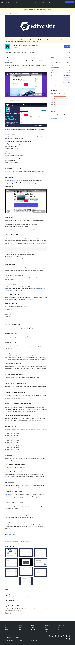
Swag (46, 631)
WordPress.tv (34, 631)
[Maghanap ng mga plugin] (17, 13)
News (6, 627)
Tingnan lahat (67, 106)
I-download (67, 46)
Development (32, 52)
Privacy (6, 631)
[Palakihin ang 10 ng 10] (45, 569)
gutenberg (68, 75)
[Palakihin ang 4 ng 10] (31, 549)
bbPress (60, 629)
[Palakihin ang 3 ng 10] (16, 569)
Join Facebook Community (12, 531)
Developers (33, 629)
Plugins (19, 629)
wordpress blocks (66, 82)
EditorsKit (7, 60)
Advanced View (54, 85)
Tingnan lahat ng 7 (66, 72)
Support (33, 627)
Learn (32, 625)
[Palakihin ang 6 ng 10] (31, 568)
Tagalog (17, 637)
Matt (59, 627)
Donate (47, 629)
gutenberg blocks (67, 77)
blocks (64, 75)
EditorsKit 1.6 (11, 180)
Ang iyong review (54, 106)
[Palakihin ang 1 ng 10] (16, 549)
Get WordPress (69, 2)
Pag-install (24, 52)
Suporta (68, 52)
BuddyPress (61, 631)
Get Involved (47, 625)
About (6, 625)
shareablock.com (20, 515)
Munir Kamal (15, 47)
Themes (19, 627)
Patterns (19, 631)
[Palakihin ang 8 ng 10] (45, 549)
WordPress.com (61, 625)
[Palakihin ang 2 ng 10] (16, 559)
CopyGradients (13, 476)
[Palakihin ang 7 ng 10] (31, 578)
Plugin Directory (8, 5)
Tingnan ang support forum (56, 118)
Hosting (6, 629)
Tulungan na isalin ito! (47, 9)
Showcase (20, 625)
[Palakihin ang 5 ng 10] (31, 559)
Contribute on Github (11, 534)
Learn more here (34, 497)
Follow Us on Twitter (10, 532)
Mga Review (17, 52)
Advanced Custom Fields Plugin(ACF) (33, 229)
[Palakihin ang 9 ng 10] (45, 559)
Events (46, 627)
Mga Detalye (8, 52)
